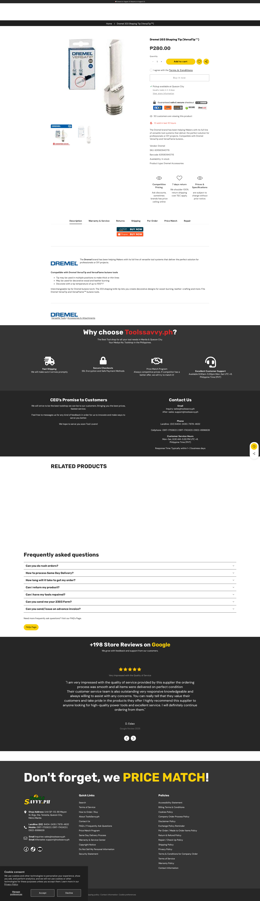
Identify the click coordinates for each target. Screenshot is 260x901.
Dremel (161, 145)
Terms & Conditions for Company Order (178, 853)
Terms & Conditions (181, 70)
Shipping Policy (166, 844)
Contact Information (168, 868)
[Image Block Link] (179, 105)
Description (75, 220)
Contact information (109, 894)
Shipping (136, 220)
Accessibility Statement (170, 802)
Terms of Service (87, 807)
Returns (120, 220)
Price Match (170, 220)
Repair (187, 220)
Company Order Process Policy (173, 816)
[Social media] (254, 453)
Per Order (152, 220)
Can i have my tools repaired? (45, 594)
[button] (254, 461)
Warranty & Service (99, 220)
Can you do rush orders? (42, 565)
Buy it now (179, 77)
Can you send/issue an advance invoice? (53, 609)
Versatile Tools (58, 318)
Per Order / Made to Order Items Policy (177, 830)
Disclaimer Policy (167, 821)
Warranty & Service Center (92, 839)
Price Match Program (89, 830)
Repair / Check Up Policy (170, 839)
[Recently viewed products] (254, 446)
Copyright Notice (87, 844)
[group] (61, 134)
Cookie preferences (127, 894)
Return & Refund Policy (169, 835)
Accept (42, 893)
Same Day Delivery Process (92, 835)
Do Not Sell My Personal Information (96, 849)
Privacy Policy (11, 884)
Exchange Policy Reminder (171, 826)
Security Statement (88, 853)
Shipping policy (92, 894)
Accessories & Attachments (81, 318)
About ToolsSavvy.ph (89, 816)
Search (82, 802)
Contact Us (84, 821)
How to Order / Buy (88, 812)
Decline (69, 893)
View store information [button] (163, 93)
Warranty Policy (166, 863)
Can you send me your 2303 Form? (49, 601)
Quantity (154, 56)
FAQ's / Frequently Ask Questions (95, 826)
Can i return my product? (42, 587)
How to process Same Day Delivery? (50, 573)
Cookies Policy (165, 812)
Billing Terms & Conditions (171, 807)
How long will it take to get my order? (50, 580)
